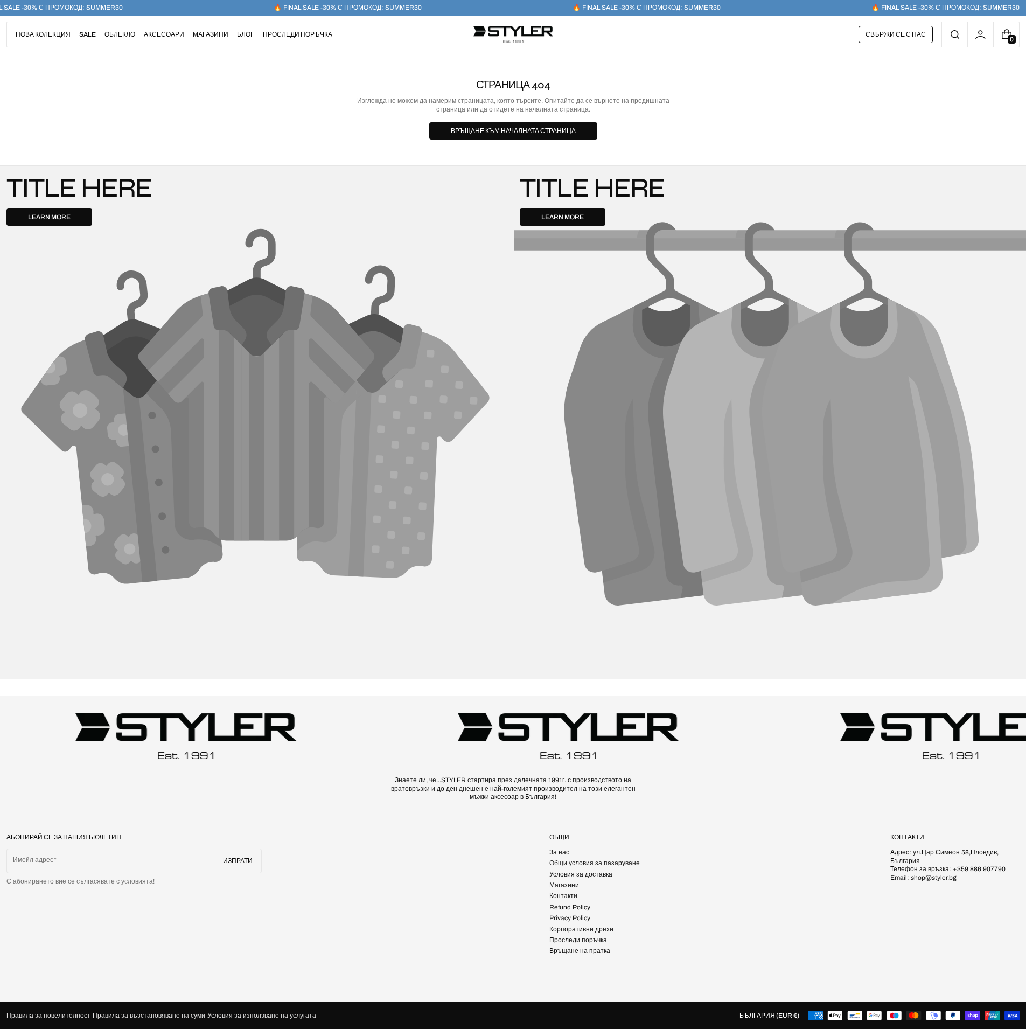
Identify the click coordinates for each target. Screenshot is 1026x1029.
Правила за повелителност (48, 1015)
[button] (954, 34)
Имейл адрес (33, 860)
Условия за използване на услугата (261, 1015)
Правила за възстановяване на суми (149, 1015)
